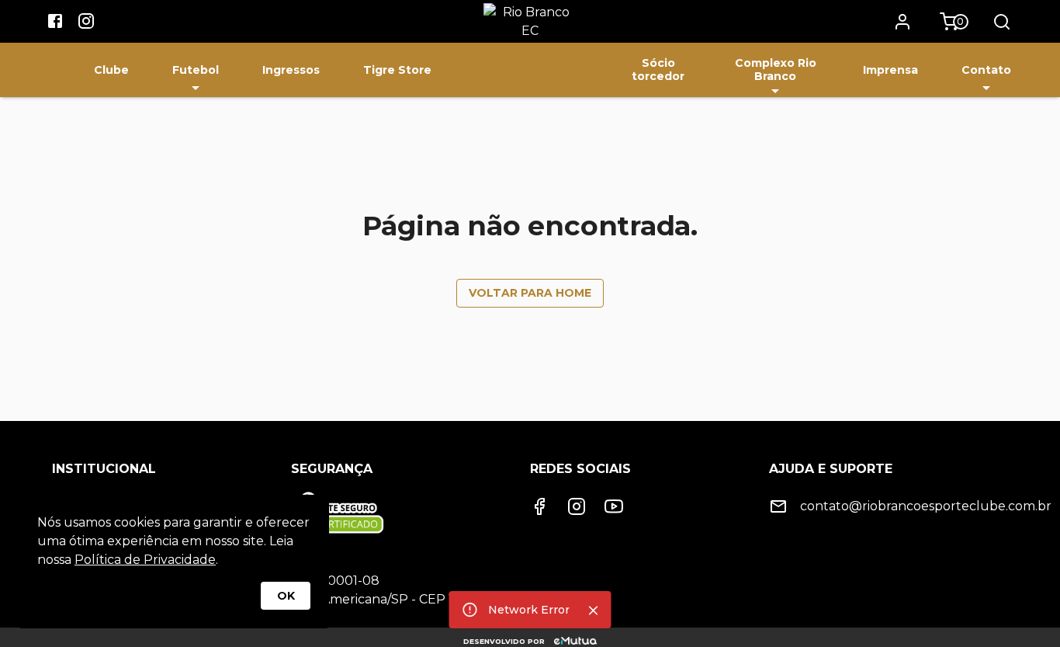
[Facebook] (539, 506)
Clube (111, 70)
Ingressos (291, 70)
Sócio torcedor (658, 69)
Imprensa (890, 70)
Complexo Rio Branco (775, 69)
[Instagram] (576, 506)
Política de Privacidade (145, 559)
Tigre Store (397, 70)
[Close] (593, 610)
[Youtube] (613, 506)
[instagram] (86, 23)
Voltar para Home (530, 293)
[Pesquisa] (1002, 22)
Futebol (195, 70)
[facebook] (55, 23)
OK (286, 596)
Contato (986, 70)
